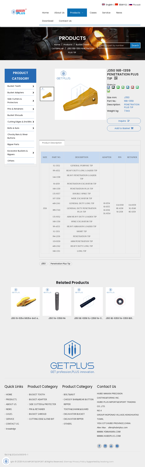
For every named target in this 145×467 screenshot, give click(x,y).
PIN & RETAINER (37, 409)
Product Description (52, 142)
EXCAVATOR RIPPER (73, 419)
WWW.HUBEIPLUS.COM (109, 436)
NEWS (9, 409)
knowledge (11, 428)
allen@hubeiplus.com (118, 427)
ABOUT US (11, 404)
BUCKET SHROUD (37, 414)
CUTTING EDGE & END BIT (41, 419)
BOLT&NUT (69, 394)
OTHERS (68, 423)
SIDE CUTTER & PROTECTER (42, 404)
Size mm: (112, 97)
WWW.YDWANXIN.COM (109, 431)
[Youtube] (111, 446)
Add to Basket (122, 128)
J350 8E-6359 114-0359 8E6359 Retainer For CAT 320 (120, 318)
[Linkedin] (105, 446)
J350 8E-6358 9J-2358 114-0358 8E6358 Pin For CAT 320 (88, 318)
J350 (43, 263)
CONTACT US (12, 423)
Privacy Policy (79, 461)
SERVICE (10, 419)
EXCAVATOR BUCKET (74, 414)
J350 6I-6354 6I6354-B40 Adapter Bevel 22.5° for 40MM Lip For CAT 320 (25, 318)
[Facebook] (99, 446)
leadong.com (107, 461)
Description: (113, 104)
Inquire (122, 121)
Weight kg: (113, 111)
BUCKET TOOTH (37, 394)
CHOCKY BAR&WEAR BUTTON (78, 399)
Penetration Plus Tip (60, 263)
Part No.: (111, 101)
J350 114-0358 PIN (56, 318)
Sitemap (68, 461)
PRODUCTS (11, 399)
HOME (9, 394)
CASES (9, 414)
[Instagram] (117, 446)
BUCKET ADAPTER (38, 399)
